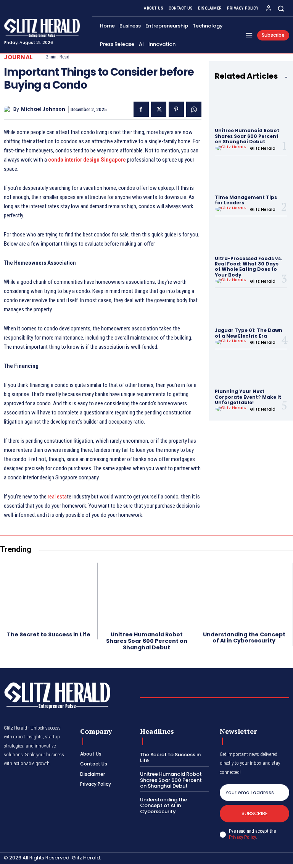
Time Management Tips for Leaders (246, 200)
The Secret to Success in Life (48, 634)
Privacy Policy (242, 837)
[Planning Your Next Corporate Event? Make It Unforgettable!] (251, 368)
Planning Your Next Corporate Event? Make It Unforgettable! (248, 397)
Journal (18, 57)
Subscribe (254, 813)
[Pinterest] (176, 109)
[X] (158, 109)
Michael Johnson (43, 109)
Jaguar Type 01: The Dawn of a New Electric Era (248, 333)
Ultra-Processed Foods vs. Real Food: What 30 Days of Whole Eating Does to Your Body (248, 266)
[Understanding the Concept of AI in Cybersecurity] (244, 594)
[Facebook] (141, 109)
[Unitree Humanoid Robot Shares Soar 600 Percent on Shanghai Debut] (251, 107)
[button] (281, 8)
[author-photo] (232, 148)
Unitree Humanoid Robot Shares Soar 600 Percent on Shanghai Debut (247, 136)
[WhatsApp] (193, 109)
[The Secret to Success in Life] (48, 594)
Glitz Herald (262, 148)
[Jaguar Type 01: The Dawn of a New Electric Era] (251, 307)
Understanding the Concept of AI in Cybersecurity (244, 638)
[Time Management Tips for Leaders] (251, 174)
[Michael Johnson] (8, 109)
